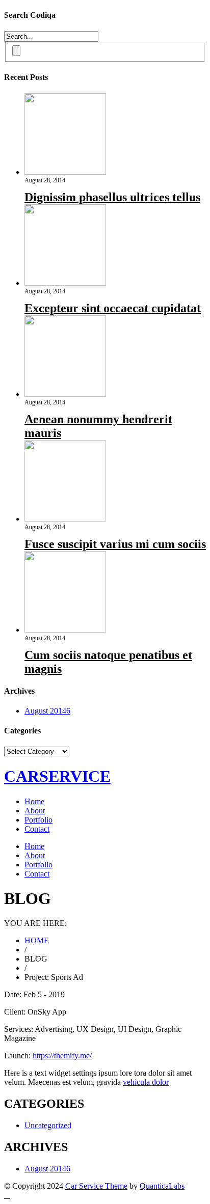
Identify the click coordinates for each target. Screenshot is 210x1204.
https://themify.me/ (62, 1055)
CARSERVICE (57, 776)
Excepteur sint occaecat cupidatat (112, 308)
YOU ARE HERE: (35, 923)
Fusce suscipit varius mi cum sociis (115, 544)
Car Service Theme (96, 1186)
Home (34, 801)
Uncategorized (47, 1125)
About (34, 810)
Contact (36, 829)
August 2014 (47, 710)
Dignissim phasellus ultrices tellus (112, 197)
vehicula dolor (146, 1082)
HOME (36, 940)
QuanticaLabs (162, 1186)
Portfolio (38, 819)
